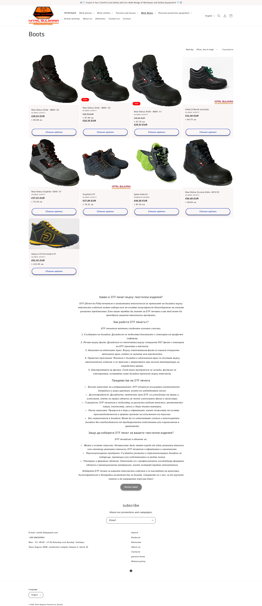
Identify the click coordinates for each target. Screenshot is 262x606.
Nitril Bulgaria (40, 604)
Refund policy (138, 561)
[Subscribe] (152, 520)
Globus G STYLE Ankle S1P (43, 254)
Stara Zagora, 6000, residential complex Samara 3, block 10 (58, 547)
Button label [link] (131, 487)
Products (135, 537)
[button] (87, 13)
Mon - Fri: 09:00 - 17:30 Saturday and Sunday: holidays (56, 542)
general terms (138, 556)
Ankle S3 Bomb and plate (197, 109)
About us (136, 547)
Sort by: (190, 49)
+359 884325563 (36, 537)
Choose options (54, 132)
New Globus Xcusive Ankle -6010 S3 (202, 192)
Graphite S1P (89, 194)
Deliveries (136, 542)
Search (134, 532)
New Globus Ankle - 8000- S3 (96, 107)
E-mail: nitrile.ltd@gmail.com (43, 532)
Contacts (135, 552)
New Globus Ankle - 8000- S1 (148, 111)
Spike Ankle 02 (141, 194)
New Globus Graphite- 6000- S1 (46, 191)
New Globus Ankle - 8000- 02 (45, 110)
